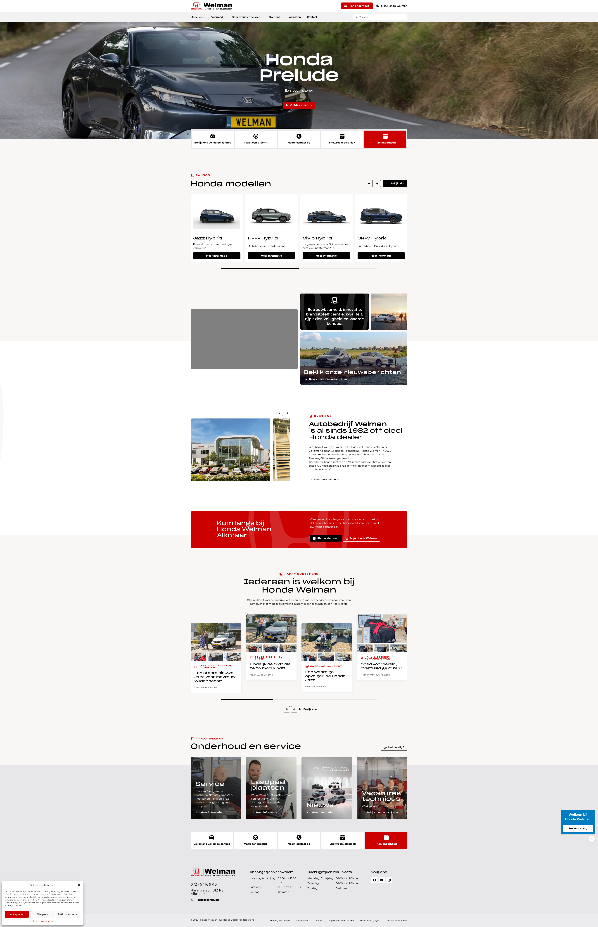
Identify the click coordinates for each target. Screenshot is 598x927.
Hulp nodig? (396, 747)
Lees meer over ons (326, 479)
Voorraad (217, 17)
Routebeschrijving (208, 899)
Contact (312, 17)
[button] (78, 885)
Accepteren (17, 914)
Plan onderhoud (359, 5)
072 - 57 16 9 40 (204, 884)
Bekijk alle (397, 183)
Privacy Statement (280, 920)
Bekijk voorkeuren (68, 914)
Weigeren (42, 914)
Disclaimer (302, 920)
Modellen (197, 17)
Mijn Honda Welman (394, 5)
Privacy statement (47, 921)
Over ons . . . (301, 100)
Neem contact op (299, 142)
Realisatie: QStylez (370, 920)
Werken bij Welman (396, 920)
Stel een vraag (578, 828)
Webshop (295, 17)
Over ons (274, 17)
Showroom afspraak (342, 142)
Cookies (33, 921)
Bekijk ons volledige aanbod (212, 142)
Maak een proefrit (256, 142)
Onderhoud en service (246, 17)
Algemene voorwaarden (341, 920)
